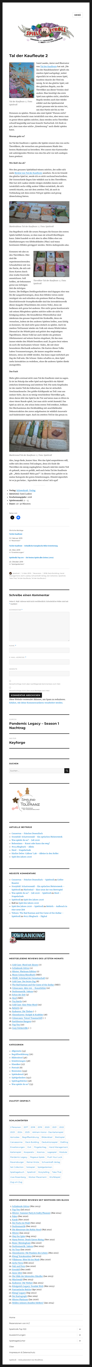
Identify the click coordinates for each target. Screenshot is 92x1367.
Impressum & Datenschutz (22, 1352)
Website (13, 669)
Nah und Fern (18, 1266)
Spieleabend (17, 1074)
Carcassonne (16, 1142)
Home (12, 1317)
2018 (45, 573)
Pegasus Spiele (37, 1157)
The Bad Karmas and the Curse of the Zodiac (33, 985)
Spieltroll (16, 573)
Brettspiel (60, 1137)
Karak (15, 1219)
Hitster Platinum (20, 1299)
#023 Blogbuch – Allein (23, 847)
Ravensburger (17, 1162)
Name (12, 646)
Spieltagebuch (17, 1172)
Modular (63, 1152)
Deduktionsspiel (50, 1142)
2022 (61, 1127)
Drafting (64, 1142)
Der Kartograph (19, 1296)
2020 (47, 1127)
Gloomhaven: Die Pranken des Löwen (30, 1253)
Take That (13, 578)
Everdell (16, 1269)
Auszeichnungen (17, 1335)
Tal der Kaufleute (48, 66)
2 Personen (15, 1127)
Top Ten (16, 1024)
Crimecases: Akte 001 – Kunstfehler (29, 988)
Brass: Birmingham (21, 1243)
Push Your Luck (54, 1157)
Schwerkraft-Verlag (26, 490)
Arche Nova (17, 1263)
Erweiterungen (19, 1061)
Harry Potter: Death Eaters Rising (28, 1239)
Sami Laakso (26, 576)
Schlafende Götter (20, 968)
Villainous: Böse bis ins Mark (25, 1259)
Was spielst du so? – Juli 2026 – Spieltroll (31, 893)
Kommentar (16, 610)
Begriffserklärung (20, 1054)
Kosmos (41, 1152)
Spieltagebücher (19, 1081)
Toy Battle (17, 1001)
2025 (27, 1132)
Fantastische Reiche (21, 1289)
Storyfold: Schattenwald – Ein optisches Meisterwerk (37, 837)
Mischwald (17, 1279)
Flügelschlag (40, 1147)
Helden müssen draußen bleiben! (27, 1303)
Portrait (15, 1067)
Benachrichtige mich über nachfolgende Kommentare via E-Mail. (35, 684)
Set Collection (52, 576)
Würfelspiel (54, 1177)
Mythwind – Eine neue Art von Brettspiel (43, 889)
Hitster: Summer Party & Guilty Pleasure (31, 1213)
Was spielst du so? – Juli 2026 (26, 840)
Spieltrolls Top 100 (17, 1329)
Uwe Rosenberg (18, 1177)
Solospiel (30, 1167)
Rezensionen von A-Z (19, 1323)
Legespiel (52, 1152)
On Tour (16, 1249)
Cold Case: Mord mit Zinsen (25, 965)
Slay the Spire (18, 1236)
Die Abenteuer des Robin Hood (26, 1229)
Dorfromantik (18, 1226)
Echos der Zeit (19, 995)
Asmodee (14, 1137)
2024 (19, 1132)
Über (11, 1346)
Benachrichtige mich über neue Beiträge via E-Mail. (29, 691)
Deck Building (53, 573)
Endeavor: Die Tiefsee (22, 1011)
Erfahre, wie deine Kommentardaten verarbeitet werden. (36, 703)
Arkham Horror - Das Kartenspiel (47, 1132)
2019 (40, 1127)
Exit (29, 1147)
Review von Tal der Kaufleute (28, 173)
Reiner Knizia (33, 1162)
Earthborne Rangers (21, 1021)
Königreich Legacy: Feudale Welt (27, 1286)
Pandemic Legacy (18, 1157)
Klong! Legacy (19, 1293)
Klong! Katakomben (21, 1256)
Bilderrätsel (17, 1057)
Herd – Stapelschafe (21, 850)
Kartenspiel (15, 1152)
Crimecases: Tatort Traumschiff (27, 1018)
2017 (26, 1127)
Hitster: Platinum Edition (24, 971)
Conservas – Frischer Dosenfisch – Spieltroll (33, 879)
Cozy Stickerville (20, 1028)
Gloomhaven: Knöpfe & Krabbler (27, 1015)
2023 (12, 1132)
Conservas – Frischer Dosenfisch (27, 833)
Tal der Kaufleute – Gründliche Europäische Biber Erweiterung (33, 546)
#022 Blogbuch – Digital (35, 916)
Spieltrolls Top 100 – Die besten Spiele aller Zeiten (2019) (31, 558)
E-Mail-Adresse (17, 657)
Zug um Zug (16, 1182)
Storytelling (43, 1172)
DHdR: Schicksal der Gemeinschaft (28, 978)
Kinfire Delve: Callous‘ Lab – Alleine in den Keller (35, 853)
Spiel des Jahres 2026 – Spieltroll (27, 906)
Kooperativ (29, 1152)
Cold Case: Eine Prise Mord (24, 1005)
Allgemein (16, 1051)
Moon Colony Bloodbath (23, 975)
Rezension (37, 573)
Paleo (14, 1216)
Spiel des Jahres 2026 (22, 857)
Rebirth (15, 1008)
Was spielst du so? (20, 1084)
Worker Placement (38, 1177)
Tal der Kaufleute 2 (39, 578)
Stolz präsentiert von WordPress (30, 1360)
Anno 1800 (17, 1273)
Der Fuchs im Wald (21, 1223)
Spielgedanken (19, 1077)
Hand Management (58, 1147)
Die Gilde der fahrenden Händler (27, 1276)
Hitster (15, 1233)
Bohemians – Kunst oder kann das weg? (31, 843)
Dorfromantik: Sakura (22, 991)
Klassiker (16, 1064)
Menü (77, 15)
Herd (14, 998)
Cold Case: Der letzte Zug (24, 981)
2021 (54, 1127)
